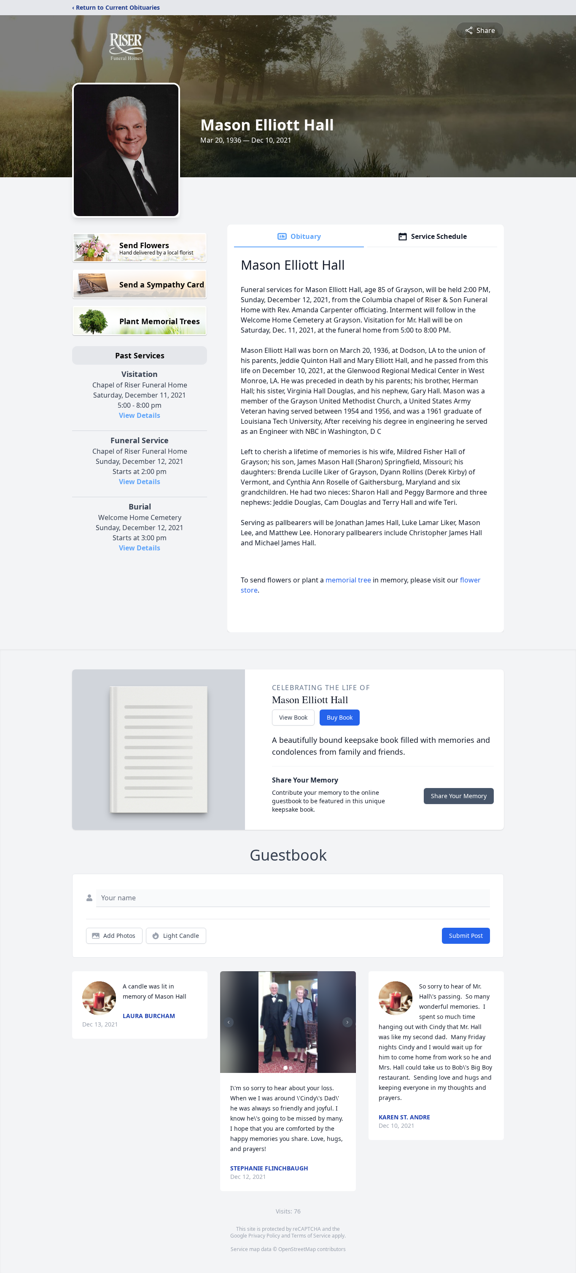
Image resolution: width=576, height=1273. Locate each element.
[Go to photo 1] (285, 1068)
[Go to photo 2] (290, 1068)
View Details (139, 415)
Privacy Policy (264, 1235)
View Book (293, 717)
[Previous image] (228, 1022)
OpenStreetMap (297, 1249)
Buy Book (340, 717)
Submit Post (466, 936)
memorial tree (348, 580)
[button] (288, 1022)
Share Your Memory (459, 796)
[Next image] (347, 1022)
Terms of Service (311, 1235)
